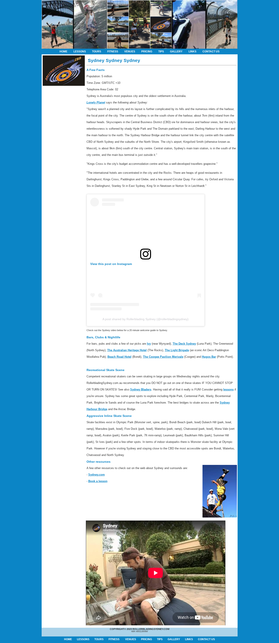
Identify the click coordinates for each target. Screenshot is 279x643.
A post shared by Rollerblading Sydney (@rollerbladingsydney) (145, 319)
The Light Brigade (177, 350)
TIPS (161, 51)
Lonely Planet (96, 102)
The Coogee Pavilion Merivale (163, 356)
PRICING (146, 51)
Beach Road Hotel (119, 356)
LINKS (192, 51)
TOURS (96, 51)
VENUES (129, 51)
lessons (228, 389)
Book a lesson (97, 481)
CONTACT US (210, 51)
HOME (63, 51)
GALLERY (176, 51)
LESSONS (79, 51)
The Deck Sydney (184, 343)
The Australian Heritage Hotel (127, 350)
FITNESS (112, 51)
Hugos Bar (209, 356)
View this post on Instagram (111, 264)
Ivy (149, 343)
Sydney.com (96, 474)
